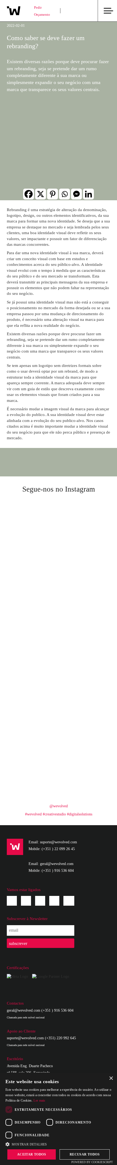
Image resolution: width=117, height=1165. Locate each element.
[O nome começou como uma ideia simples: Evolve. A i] (84, 603)
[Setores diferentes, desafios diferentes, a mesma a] (84, 784)
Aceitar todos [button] (31, 1154)
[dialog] (58, 1119)
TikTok (69, 900)
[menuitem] (73, 10)
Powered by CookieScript (92, 1162)
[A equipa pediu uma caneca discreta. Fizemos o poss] (32, 513)
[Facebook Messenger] (76, 194)
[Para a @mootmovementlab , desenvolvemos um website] (84, 573)
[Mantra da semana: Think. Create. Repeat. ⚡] (84, 543)
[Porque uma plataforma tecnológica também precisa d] (84, 723)
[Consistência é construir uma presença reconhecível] (84, 633)
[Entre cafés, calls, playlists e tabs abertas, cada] (84, 663)
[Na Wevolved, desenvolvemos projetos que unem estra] (84, 753)
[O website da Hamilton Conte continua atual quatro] (32, 573)
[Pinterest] (52, 194)
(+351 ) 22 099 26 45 (58, 849)
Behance (54, 901)
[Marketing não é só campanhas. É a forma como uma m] (84, 513)
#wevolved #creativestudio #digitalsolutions (58, 814)
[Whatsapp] (64, 194)
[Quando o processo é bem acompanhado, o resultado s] (32, 723)
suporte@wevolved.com (25, 1038)
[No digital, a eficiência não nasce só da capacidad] (32, 603)
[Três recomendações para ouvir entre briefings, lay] (32, 633)
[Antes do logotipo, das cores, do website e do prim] (32, 784)
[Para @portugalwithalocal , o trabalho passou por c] (32, 543)
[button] (58, 1144)
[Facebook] (28, 194)
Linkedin (40, 901)
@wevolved (59, 806)
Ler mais (39, 1100)
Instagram (26, 901)
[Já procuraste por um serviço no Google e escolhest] (32, 753)
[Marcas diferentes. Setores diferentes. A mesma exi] (32, 693)
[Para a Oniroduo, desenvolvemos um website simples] (32, 663)
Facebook (12, 901)
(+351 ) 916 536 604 (58, 871)
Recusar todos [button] (85, 1154)
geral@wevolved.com (23, 1010)
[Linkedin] (88, 194)
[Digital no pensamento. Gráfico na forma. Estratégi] (84, 693)
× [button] (111, 1078)
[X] (40, 194)
